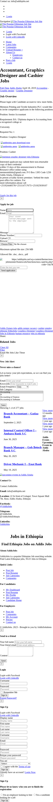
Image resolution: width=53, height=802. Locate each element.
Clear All (4, 347)
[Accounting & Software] (21, 399)
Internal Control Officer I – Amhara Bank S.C (20, 432)
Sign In (4, 695)
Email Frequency (8, 386)
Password (4, 686)
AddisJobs (5, 524)
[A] (21, 394)
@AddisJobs (6, 506)
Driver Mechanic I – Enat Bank (23, 464)
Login (9, 16)
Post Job (10, 570)
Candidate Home (14, 600)
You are (3, 761)
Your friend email (8, 645)
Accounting (41, 88)
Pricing (9, 619)
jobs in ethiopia (38, 333)
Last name (5, 729)
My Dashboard (13, 590)
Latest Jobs (11, 44)
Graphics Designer (26, 331)
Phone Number (7, 235)
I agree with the (16, 766)
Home (9, 42)
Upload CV (5, 238)
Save (3, 405)
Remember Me (10, 692)
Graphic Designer (24, 90)
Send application (8, 270)
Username (4, 680)
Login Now (30, 772)
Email (2, 213)
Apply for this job (8, 195)
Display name (6, 718)
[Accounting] (21, 392)
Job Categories (13, 575)
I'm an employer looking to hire (17, 795)
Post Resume (12, 573)
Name (3, 210)
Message (4, 232)
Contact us (17, 57)
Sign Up (4, 769)
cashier (41, 328)
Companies (11, 47)
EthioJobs (12, 331)
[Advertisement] (26, 299)
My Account (12, 617)
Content (3, 655)
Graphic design (7, 90)
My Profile (11, 595)
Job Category (6, 389)
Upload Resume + (14, 50)
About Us (10, 52)
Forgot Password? (8, 698)
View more (47, 410)
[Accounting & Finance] (21, 397)
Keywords (5, 384)
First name (5, 723)
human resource (22, 333)
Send (3, 661)
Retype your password (10, 755)
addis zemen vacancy (27, 328)
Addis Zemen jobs (8, 328)
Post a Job (10, 60)
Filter (2, 350)
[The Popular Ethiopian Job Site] (21, 24)
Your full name (7, 642)
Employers (18, 55)
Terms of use (24, 766)
